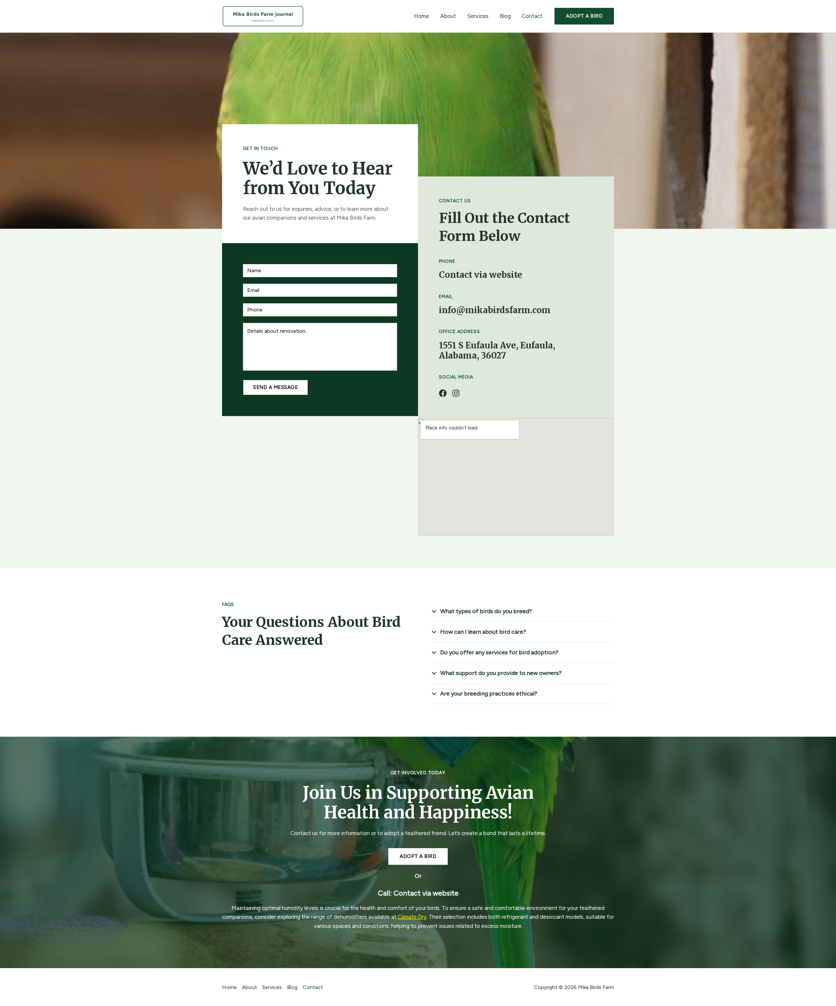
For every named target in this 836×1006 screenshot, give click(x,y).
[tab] (522, 611)
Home (421, 16)
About (448, 16)
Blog (505, 16)
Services (478, 16)
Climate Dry (412, 917)
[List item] (443, 393)
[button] (584, 16)
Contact (532, 16)
